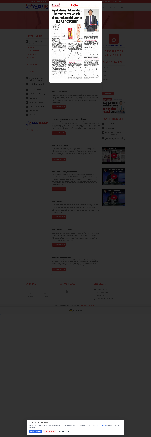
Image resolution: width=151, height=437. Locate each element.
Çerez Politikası (101, 425)
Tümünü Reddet (49, 431)
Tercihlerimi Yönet (64, 431)
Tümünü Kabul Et (35, 431)
